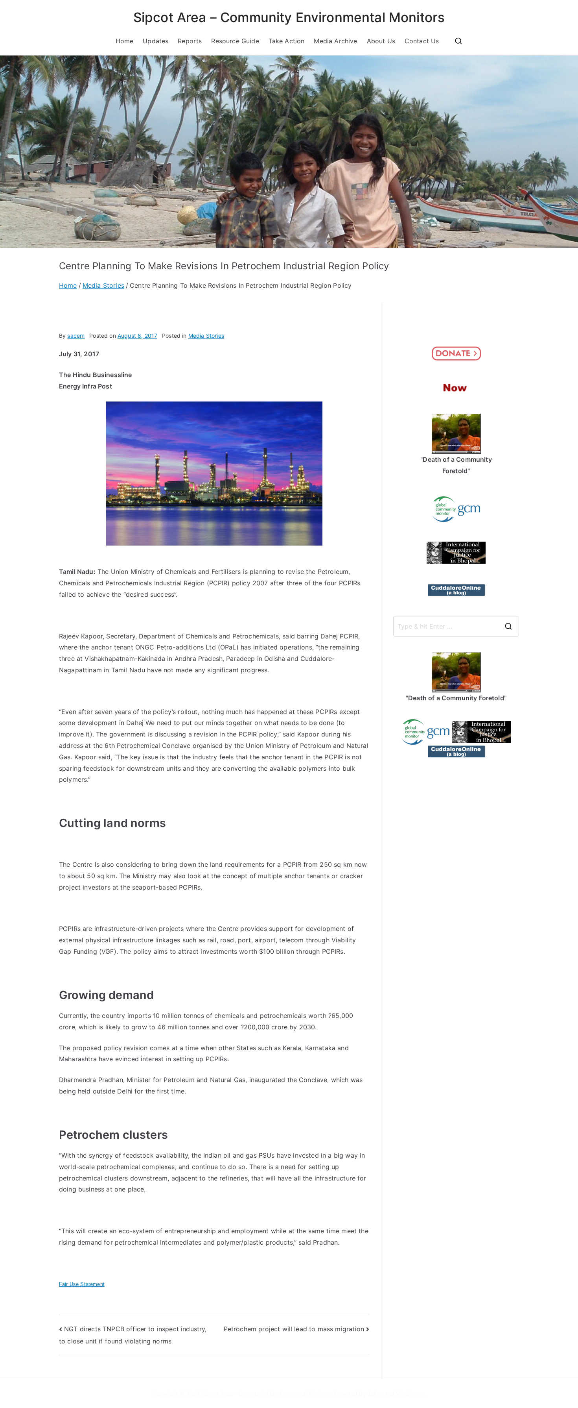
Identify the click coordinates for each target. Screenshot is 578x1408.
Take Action (287, 41)
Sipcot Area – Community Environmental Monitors (289, 17)
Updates (155, 41)
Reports (190, 41)
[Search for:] (456, 626)
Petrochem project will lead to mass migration (294, 1329)
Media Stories (206, 335)
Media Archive (335, 41)
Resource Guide (235, 41)
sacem (76, 335)
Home (125, 41)
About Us (381, 41)
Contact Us (422, 41)
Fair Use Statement (82, 1284)
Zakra (375, 1393)
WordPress (410, 1393)
